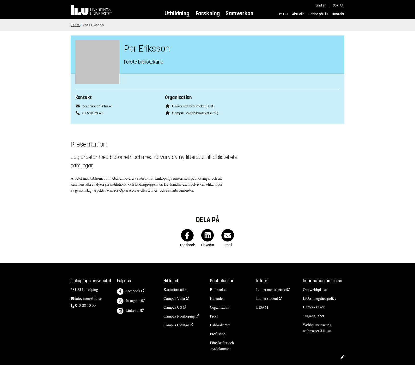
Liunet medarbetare (271, 289)
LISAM (262, 307)
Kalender (217, 298)
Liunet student (267, 298)
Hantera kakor (313, 306)
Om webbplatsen (316, 289)
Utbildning (177, 13)
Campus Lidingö (176, 324)
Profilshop (218, 333)
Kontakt (338, 14)
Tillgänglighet (313, 315)
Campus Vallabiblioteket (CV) (195, 112)
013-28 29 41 (92, 112)
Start (75, 25)
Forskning (207, 13)
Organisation (219, 307)
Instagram (133, 300)
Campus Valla (174, 298)
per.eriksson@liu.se (97, 105)
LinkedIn (133, 310)
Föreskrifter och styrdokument (222, 345)
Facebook (133, 290)
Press (214, 315)
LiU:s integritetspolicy (319, 298)
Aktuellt (298, 14)
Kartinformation (176, 289)
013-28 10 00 (85, 305)
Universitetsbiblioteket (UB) (193, 105)
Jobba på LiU (318, 14)
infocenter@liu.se (88, 298)
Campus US (173, 307)
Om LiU (283, 14)
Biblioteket (218, 289)
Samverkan (239, 13)
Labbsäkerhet (220, 324)
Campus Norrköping (179, 315)
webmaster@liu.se (317, 330)
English (321, 5)
